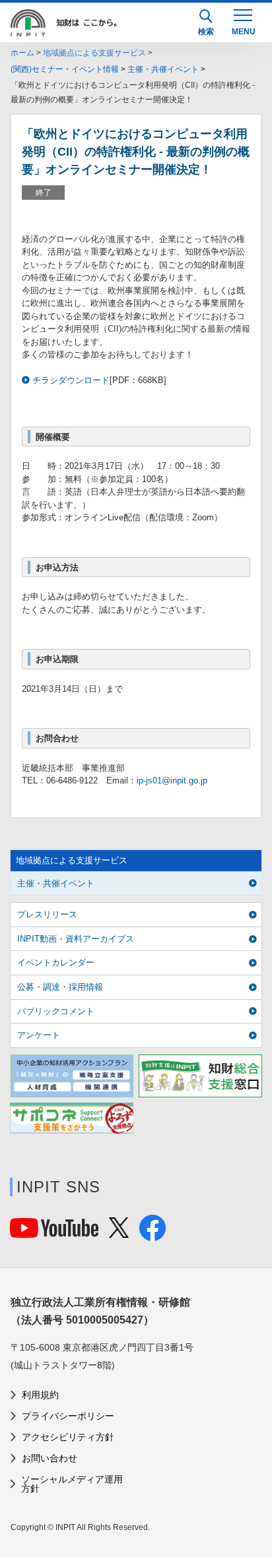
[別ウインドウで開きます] (54, 1231)
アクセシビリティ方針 (68, 1437)
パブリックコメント (55, 1011)
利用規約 (40, 1394)
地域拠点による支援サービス (94, 52)
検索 (206, 31)
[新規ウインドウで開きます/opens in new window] (71, 1076)
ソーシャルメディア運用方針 (72, 1484)
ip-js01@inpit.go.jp (172, 780)
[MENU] (242, 21)
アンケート (38, 1035)
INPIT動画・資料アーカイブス (75, 939)
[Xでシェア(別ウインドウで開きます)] (119, 1231)
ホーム (22, 52)
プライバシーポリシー (68, 1415)
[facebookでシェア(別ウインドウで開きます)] (152, 1234)
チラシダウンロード (71, 380)
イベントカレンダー (55, 962)
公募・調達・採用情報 (60, 987)
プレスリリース (47, 914)
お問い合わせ (49, 1458)
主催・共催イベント (163, 69)
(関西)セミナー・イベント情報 (65, 69)
